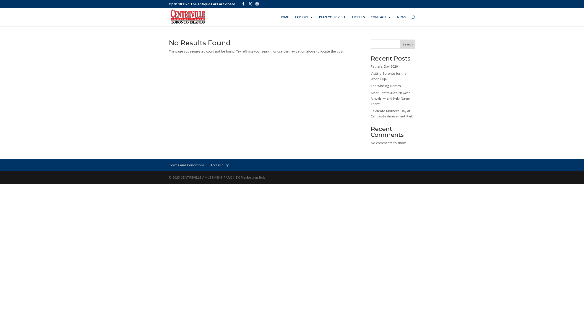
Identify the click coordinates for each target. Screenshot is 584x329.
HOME (284, 17)
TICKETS (358, 17)
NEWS (401, 17)
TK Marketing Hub (250, 177)
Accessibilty (219, 165)
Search (408, 44)
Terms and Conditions (186, 165)
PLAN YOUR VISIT (332, 17)
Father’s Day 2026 (384, 66)
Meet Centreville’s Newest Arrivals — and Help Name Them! (390, 98)
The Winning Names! (386, 86)
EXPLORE (302, 17)
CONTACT (378, 17)
